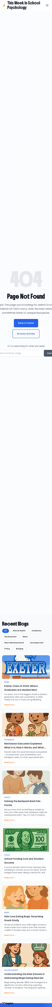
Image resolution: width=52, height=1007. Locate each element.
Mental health (19, 631)
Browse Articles (26, 333)
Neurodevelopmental (14, 643)
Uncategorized (36, 643)
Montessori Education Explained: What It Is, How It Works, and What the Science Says (24, 747)
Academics (37, 631)
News (25, 637)
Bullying (19, 649)
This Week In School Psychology (23, 5)
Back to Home (26, 323)
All (5, 631)
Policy (7, 649)
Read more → (10, 705)
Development (10, 637)
